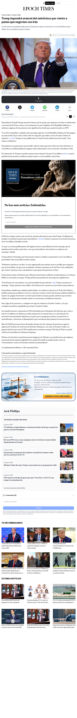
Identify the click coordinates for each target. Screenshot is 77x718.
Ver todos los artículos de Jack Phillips (14, 488)
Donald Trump (16, 15)
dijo (54, 283)
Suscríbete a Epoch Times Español (57, 396)
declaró (41, 239)
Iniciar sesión (50, 3)
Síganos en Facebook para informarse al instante (15, 366)
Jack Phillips (9, 114)
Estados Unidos (6, 15)
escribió (12, 138)
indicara (66, 154)
